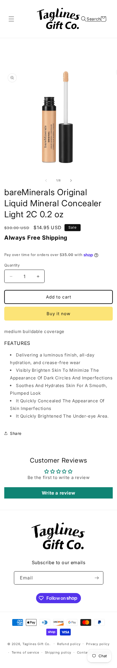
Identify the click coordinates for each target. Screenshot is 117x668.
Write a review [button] (58, 493)
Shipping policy (58, 652)
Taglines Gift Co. (36, 644)
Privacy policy (98, 644)
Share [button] (16, 433)
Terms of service (25, 652)
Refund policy (68, 644)
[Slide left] (46, 180)
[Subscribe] (97, 578)
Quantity (12, 265)
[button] (11, 19)
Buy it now (58, 313)
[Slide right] (71, 180)
